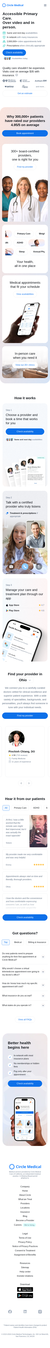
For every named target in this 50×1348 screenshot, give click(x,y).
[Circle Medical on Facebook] (10, 1312)
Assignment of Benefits (25, 1255)
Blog (25, 1216)
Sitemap (25, 1267)
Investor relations (25, 1276)
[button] (16, 75)
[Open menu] (45, 5)
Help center (25, 1272)
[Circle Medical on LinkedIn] (25, 1311)
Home (25, 1191)
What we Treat (25, 1199)
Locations (25, 1208)
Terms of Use (25, 1238)
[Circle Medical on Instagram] (40, 1312)
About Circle (25, 1195)
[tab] (6, 808)
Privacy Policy (25, 1242)
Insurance (25, 1212)
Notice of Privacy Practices (25, 1246)
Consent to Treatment (25, 1250)
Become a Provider (25, 1220)
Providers (25, 1203)
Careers (18, 1225)
